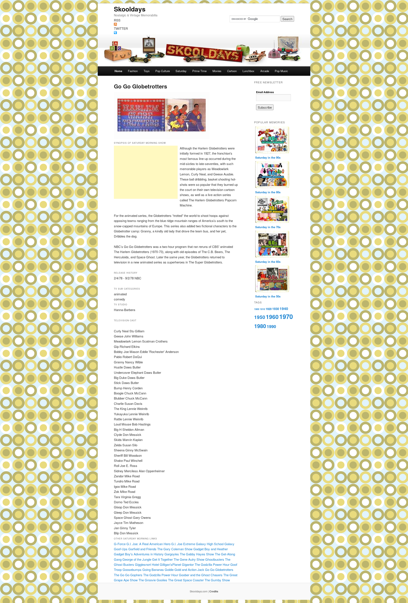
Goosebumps (132, 569)
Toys (147, 71)
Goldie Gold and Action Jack (184, 569)
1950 (259, 317)
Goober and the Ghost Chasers (200, 575)
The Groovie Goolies (153, 580)
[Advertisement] (146, 172)
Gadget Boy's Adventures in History (139, 554)
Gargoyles (171, 554)
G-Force (120, 544)
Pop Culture (162, 71)
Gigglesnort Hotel (147, 564)
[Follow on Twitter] (204, 32)
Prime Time (199, 71)
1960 (272, 317)
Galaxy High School (210, 544)
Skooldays (130, 8)
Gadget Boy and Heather (210, 549)
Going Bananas (153, 569)
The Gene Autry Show (189, 559)
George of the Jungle (136, 559)
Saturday (181, 71)
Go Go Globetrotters (219, 569)
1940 (284, 308)
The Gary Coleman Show (175, 549)
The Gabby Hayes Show (197, 554)
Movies (216, 71)
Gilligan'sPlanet (170, 564)
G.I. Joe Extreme (183, 544)
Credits (213, 591)
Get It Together (162, 559)
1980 (260, 326)
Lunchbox (248, 71)
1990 (271, 326)
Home (118, 71)
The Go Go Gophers (128, 575)
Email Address (265, 92)
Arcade (264, 71)
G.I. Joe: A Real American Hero (148, 544)
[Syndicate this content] (204, 24)
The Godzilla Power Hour (212, 564)
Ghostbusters (214, 559)
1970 (286, 316)
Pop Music (281, 71)
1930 (275, 309)
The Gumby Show (217, 580)
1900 (256, 309)
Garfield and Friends (142, 549)
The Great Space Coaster (186, 580)
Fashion (133, 71)
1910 (262, 309)
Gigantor (188, 564)
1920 (269, 309)
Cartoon (232, 71)
